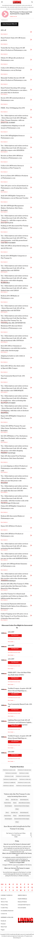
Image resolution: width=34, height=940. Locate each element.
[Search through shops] (32, 2)
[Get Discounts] (4, 637)
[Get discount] (31, 585)
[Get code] (31, 31)
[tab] (9, 24)
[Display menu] (2, 2)
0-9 (2, 884)
